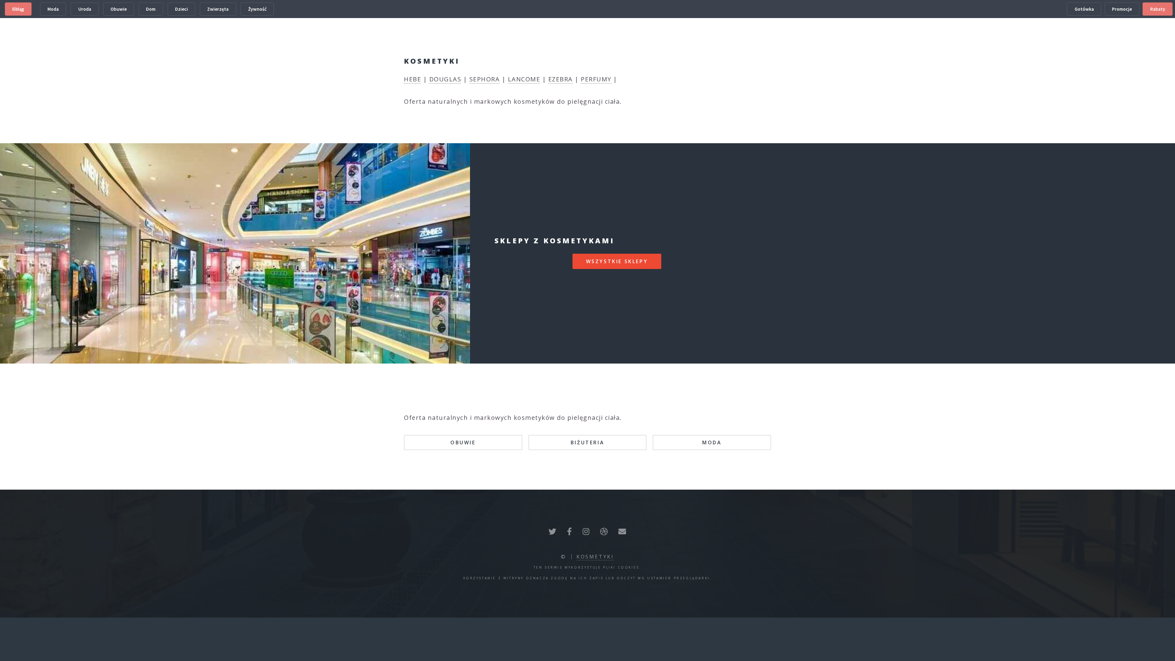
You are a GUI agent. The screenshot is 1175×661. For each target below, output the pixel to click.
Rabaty (1157, 9)
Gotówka (1084, 9)
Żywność (257, 9)
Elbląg (18, 9)
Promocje (1122, 9)
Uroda (84, 9)
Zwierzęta (218, 9)
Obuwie (118, 9)
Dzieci (181, 9)
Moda (53, 9)
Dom (150, 9)
